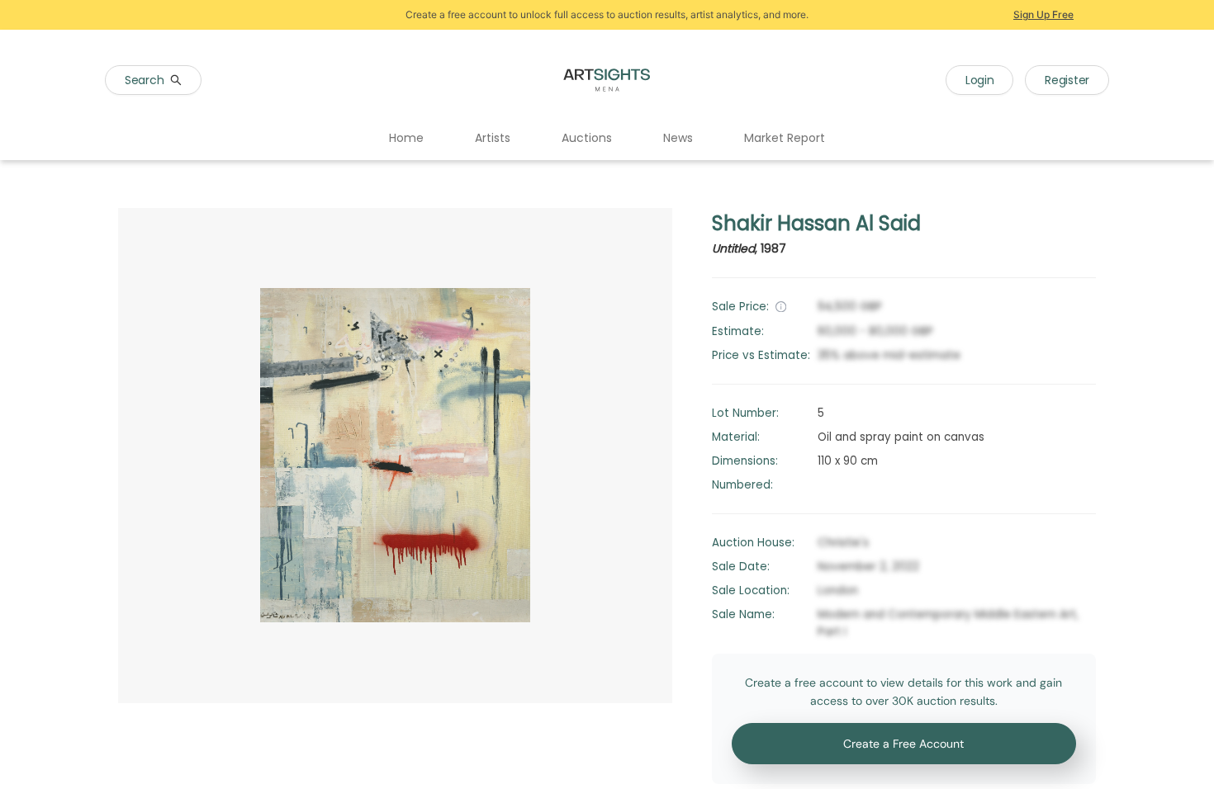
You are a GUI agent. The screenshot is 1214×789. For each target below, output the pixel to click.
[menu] (607, 138)
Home (406, 138)
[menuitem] (406, 138)
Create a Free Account (903, 743)
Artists (492, 138)
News (678, 138)
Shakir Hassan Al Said (816, 223)
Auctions (587, 138)
